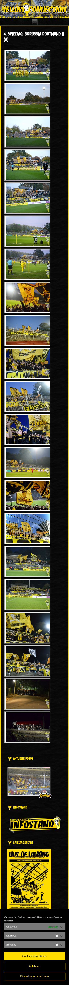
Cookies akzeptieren (34, 956)
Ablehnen (34, 966)
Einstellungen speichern (34, 976)
